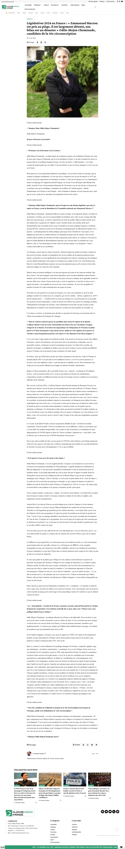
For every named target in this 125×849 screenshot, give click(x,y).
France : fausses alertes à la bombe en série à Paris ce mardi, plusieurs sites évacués (74, 791)
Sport (36, 12)
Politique (31, 12)
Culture (62, 12)
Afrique (24, 12)
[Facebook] (117, 1)
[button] (95, 7)
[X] (119, 1)
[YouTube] (122, 1)
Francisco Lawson (39, 753)
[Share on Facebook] (37, 42)
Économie (55, 12)
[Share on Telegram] (96, 745)
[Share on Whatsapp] (45, 42)
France (48, 12)
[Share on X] (41, 42)
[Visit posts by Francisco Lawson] (29, 753)
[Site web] (97, 753)
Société (42, 12)
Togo (67, 12)
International (11, 12)
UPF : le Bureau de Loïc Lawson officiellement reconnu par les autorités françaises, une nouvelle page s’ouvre (56, 847)
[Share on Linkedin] (92, 745)
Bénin (18, 12)
